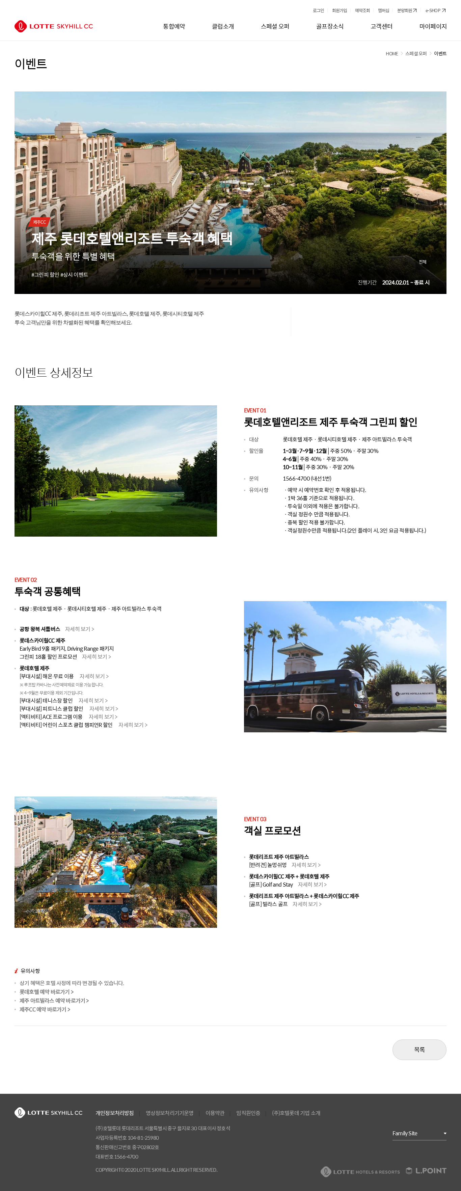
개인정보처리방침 (115, 1113)
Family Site (404, 1133)
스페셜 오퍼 (416, 53)
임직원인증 (248, 1113)
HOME (392, 53)
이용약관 (215, 1113)
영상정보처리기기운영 (170, 1113)
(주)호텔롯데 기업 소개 (296, 1113)
